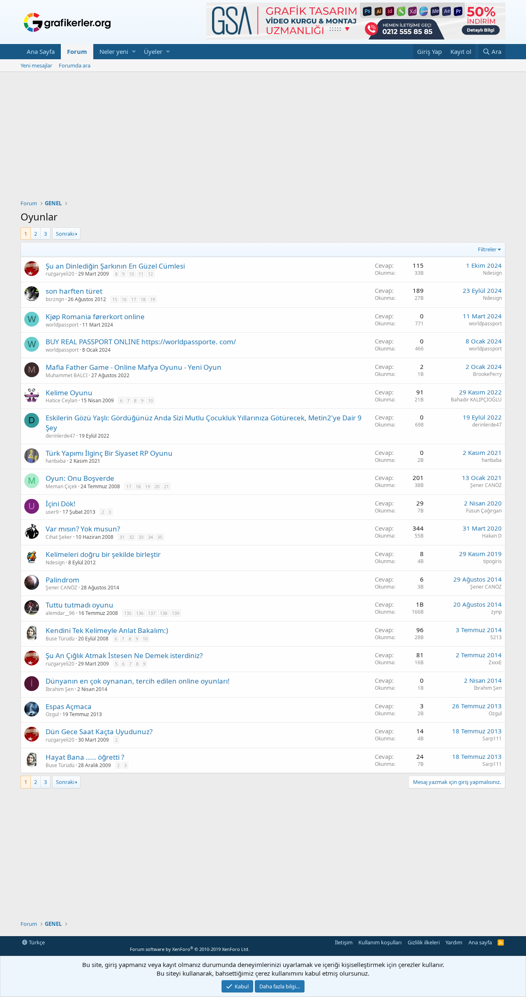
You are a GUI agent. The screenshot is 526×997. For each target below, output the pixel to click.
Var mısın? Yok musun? (83, 528)
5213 (496, 637)
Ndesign (492, 272)
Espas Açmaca (69, 706)
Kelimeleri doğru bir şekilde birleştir (103, 554)
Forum (77, 51)
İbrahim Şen (60, 689)
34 (150, 537)
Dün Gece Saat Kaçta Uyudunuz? (99, 731)
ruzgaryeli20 (60, 273)
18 (143, 299)
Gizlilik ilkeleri (424, 942)
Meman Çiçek (61, 486)
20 (157, 486)
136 (139, 613)
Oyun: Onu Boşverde (80, 478)
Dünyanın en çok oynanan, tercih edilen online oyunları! (138, 681)
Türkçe (36, 942)
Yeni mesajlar (36, 65)
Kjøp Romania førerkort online (95, 316)
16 (124, 299)
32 (131, 537)
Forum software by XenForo (189, 949)
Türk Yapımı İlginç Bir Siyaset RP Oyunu (109, 453)
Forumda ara (74, 65)
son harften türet (74, 291)
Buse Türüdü (60, 638)
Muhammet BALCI (67, 375)
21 (166, 486)
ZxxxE (495, 662)
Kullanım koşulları (379, 942)
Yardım (453, 942)
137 (151, 613)
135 (128, 613)
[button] (134, 51)
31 (122, 537)
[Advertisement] (263, 133)
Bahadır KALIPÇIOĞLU (476, 399)
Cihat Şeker (59, 536)
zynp (496, 611)
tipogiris (492, 561)
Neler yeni (113, 51)
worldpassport (62, 324)
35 (159, 537)
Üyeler (153, 51)
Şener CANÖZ (486, 485)
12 (150, 274)
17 (133, 299)
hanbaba (56, 460)
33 (140, 537)
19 (152, 299)
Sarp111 (492, 738)
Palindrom (62, 579)
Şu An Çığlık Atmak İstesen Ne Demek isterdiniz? (124, 655)
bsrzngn (55, 299)
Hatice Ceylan (61, 400)
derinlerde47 (60, 435)
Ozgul (52, 714)
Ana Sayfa (41, 51)
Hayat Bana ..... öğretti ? (85, 757)
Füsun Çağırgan (484, 510)
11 (140, 274)
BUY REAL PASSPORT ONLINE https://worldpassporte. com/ (141, 341)
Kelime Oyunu (69, 392)
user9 (52, 511)
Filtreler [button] (487, 249)
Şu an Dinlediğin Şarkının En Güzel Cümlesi (115, 266)
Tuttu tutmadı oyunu (79, 605)
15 (114, 299)
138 (163, 613)
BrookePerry (487, 374)
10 (131, 274)
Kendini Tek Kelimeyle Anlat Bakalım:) (107, 630)
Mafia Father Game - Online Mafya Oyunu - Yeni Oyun (133, 367)
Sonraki (65, 233)
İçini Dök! (61, 503)
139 (175, 613)
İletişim (344, 942)
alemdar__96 (60, 613)
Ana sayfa (480, 942)
